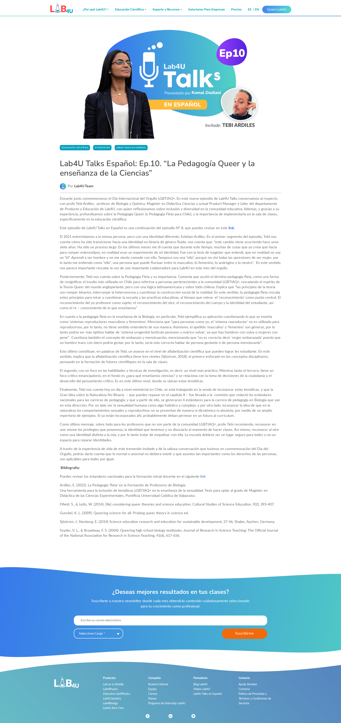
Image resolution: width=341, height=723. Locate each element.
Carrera (152, 693)
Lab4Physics (110, 689)
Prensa (152, 698)
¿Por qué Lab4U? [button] (94, 9)
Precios (236, 9)
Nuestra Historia (158, 684)
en (257, 9)
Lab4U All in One (113, 708)
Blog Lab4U (200, 684)
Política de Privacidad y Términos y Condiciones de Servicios (255, 698)
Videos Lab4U (201, 689)
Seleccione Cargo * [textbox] (92, 633)
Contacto (244, 689)
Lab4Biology (110, 703)
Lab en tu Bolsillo (113, 684)
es (250, 9)
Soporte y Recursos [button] (166, 9)
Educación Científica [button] (129, 9)
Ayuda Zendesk (248, 684)
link (231, 228)
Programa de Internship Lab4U (166, 703)
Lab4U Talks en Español (207, 693)
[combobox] (98, 633)
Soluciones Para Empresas (206, 9)
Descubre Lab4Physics (116, 693)
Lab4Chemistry (112, 698)
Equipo (152, 689)
